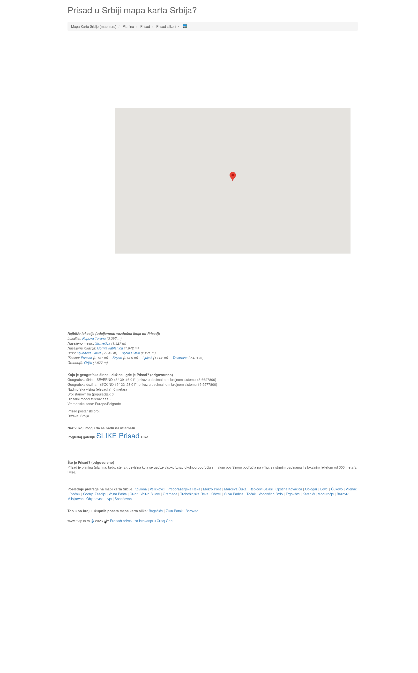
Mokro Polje (212, 489)
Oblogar (311, 489)
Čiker (134, 493)
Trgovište (293, 493)
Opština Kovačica (289, 489)
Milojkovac (75, 498)
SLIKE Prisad (118, 435)
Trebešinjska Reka (194, 493)
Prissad (86, 357)
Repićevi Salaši (261, 489)
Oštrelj (216, 493)
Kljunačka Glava (89, 352)
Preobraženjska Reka (183, 489)
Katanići (309, 493)
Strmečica (102, 343)
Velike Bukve (150, 493)
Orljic (88, 362)
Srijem (117, 357)
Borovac (192, 510)
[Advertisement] (212, 69)
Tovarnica (179, 357)
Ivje (109, 498)
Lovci (324, 489)
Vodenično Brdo (271, 493)
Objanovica (95, 498)
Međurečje (326, 493)
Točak (251, 493)
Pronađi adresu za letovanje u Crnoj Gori (141, 520)
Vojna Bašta (118, 493)
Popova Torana (94, 338)
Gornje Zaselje (94, 493)
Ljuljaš (147, 357)
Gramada (170, 493)
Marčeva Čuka (235, 489)
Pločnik (74, 493)
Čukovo (337, 489)
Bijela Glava (131, 352)
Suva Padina (234, 493)
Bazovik (343, 493)
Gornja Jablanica (110, 348)
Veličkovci (157, 489)
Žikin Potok (174, 510)
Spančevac (123, 498)
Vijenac (351, 489)
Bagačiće (156, 510)
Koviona (140, 489)
